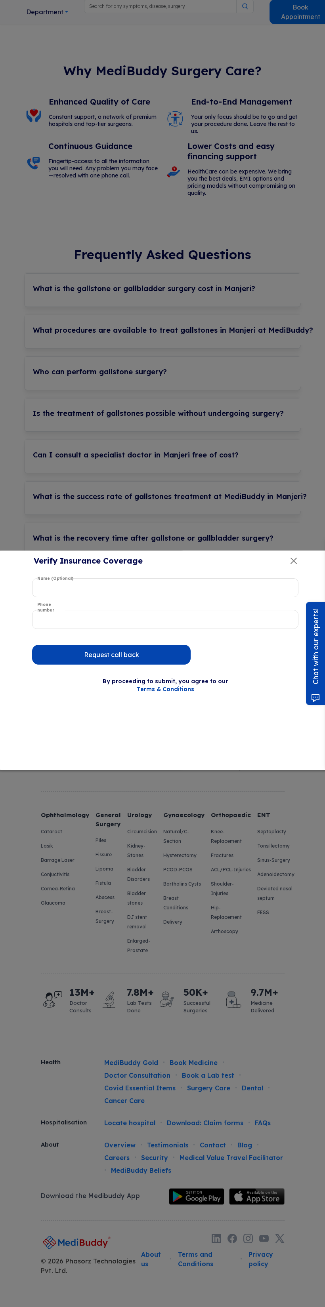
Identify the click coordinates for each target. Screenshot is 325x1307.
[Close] (293, 560)
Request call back (111, 655)
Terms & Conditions (165, 689)
